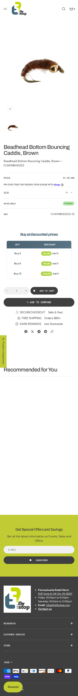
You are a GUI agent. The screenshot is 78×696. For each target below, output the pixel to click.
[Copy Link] (52, 331)
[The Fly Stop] (19, 9)
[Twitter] (32, 331)
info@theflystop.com (58, 605)
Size (6, 193)
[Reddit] (45, 331)
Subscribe (42, 560)
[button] (6, 9)
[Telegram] (39, 331)
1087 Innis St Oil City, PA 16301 (55, 593)
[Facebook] (26, 331)
